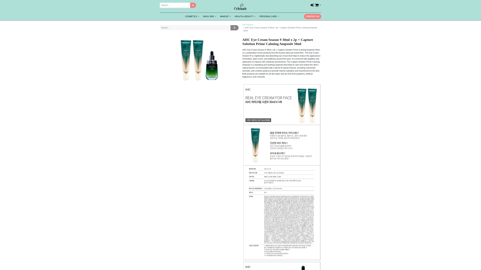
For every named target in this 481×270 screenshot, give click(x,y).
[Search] (193, 5)
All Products (247, 25)
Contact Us (312, 16)
